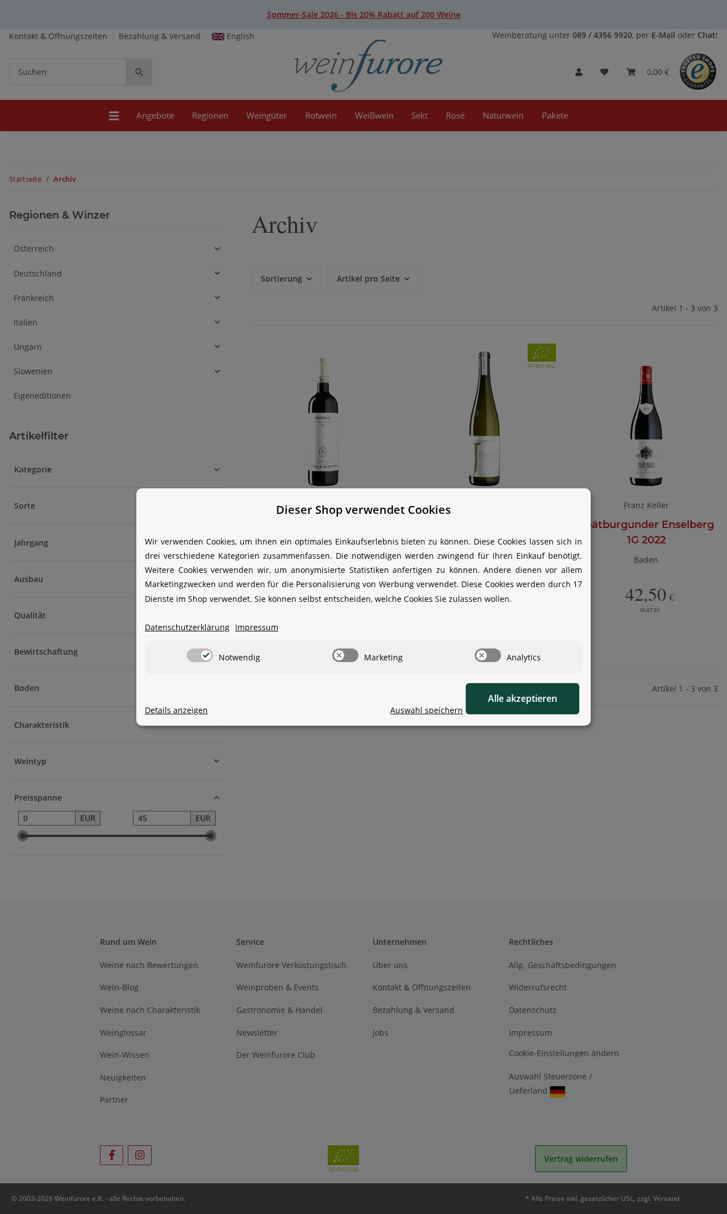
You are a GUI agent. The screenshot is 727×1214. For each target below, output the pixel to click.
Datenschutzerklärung (187, 627)
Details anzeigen (176, 710)
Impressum (256, 627)
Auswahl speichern (426, 710)
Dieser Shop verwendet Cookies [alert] (363, 509)
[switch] (200, 655)
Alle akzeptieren (522, 698)
